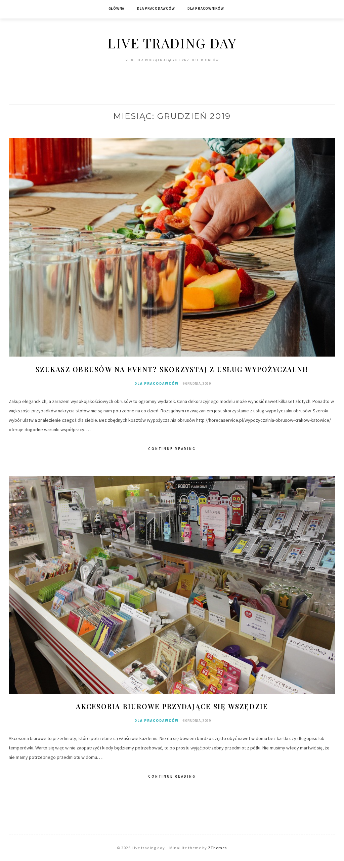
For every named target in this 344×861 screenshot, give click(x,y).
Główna (117, 8)
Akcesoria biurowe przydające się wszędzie (172, 706)
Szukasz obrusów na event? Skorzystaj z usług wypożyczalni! (172, 369)
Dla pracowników (205, 8)
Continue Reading (172, 448)
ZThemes (217, 847)
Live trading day (172, 43)
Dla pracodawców (156, 8)
